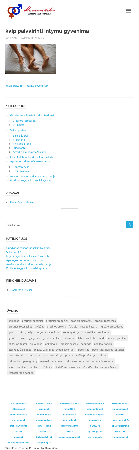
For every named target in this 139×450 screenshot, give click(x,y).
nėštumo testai (17, 343)
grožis (12, 332)
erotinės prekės (56, 326)
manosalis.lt (95, 420)
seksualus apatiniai (51, 361)
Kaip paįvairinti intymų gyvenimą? (27, 85)
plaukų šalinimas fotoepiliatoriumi (54, 349)
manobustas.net (95, 409)
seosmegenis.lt (120, 437)
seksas (102, 355)
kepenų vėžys (71, 332)
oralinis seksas (69, 343)
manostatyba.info (18, 426)
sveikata (34, 366)
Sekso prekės (18, 130)
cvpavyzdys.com (95, 431)
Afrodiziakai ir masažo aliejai (30, 151)
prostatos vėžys (52, 355)
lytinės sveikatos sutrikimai (59, 338)
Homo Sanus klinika (22, 202)
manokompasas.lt (18, 414)
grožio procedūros (112, 326)
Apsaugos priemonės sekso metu (30, 161)
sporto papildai (17, 366)
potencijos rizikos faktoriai (108, 349)
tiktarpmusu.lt (18, 409)
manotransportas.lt (69, 403)
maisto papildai (117, 338)
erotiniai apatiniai (32, 320)
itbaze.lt (18, 431)
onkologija (51, 343)
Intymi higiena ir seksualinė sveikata (31, 157)
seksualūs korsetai (103, 361)
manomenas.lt (69, 414)
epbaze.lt (18, 437)
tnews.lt (69, 431)
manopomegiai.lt (19, 403)
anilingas (13, 320)
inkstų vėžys (26, 332)
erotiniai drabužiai (57, 320)
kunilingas (104, 332)
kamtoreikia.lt (44, 426)
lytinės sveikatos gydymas (24, 338)
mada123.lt (95, 426)
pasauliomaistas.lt (120, 403)
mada (101, 338)
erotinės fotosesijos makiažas (26, 326)
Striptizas (18, 124)
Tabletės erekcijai (21, 289)
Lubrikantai (19, 147)
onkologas (36, 343)
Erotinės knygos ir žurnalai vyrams (30, 180)
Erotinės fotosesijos (25, 120)
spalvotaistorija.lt (120, 426)
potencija (83, 349)
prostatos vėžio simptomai (24, 355)
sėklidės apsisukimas (67, 366)
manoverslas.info (69, 426)
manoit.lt (120, 414)
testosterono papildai (21, 372)
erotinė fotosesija (105, 320)
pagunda (86, 343)
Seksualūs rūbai (22, 143)
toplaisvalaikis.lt (44, 437)
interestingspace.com (18, 443)
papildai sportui (103, 343)
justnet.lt (44, 431)
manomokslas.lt (44, 420)
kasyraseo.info (95, 437)
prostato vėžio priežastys (80, 355)
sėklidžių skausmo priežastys (100, 366)
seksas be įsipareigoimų (22, 361)
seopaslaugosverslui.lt (69, 437)
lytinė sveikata (86, 338)
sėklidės (47, 366)
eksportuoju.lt (44, 443)
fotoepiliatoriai (89, 326)
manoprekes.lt (44, 414)
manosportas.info (120, 420)
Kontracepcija (21, 166)
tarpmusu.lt (43, 409)
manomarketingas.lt (95, 414)
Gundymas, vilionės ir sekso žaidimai (32, 115)
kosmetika (88, 332)
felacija (73, 326)
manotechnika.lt (44, 403)
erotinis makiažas (81, 320)
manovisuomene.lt (95, 403)
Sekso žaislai (20, 135)
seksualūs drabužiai (77, 361)
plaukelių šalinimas (19, 349)
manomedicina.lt (120, 409)
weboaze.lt (120, 431)
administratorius (31, 37)
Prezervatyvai (21, 170)
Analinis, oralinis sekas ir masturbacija (32, 176)
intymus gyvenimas (48, 332)
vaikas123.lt (69, 409)
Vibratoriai (19, 139)
